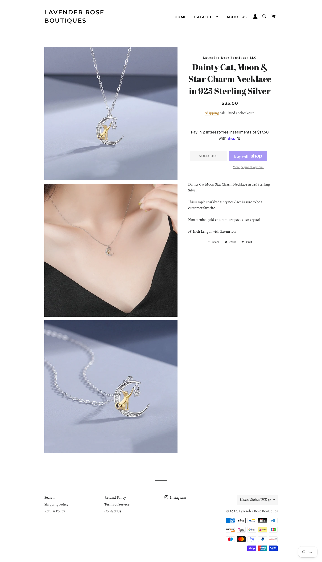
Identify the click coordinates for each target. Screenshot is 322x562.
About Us (237, 17)
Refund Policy (115, 497)
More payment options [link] (248, 167)
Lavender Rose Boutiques (74, 16)
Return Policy (54, 511)
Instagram (177, 497)
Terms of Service (116, 504)
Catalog (204, 17)
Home (181, 17)
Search (49, 497)
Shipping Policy (56, 504)
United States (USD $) (255, 499)
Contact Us (112, 511)
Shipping (212, 113)
